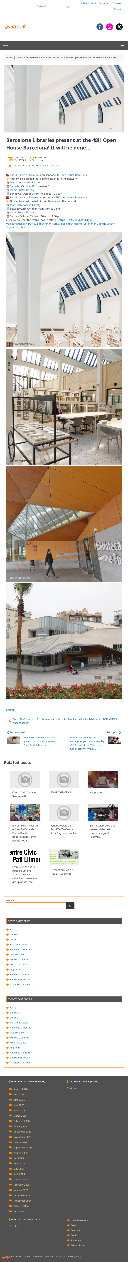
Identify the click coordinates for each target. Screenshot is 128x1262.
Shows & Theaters (20, 1052)
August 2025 (20, 1152)
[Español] (9, 1257)
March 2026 (20, 1115)
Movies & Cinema (19, 959)
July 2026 (18, 1094)
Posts (74, 1225)
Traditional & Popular (47, 165)
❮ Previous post (16, 732)
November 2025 (22, 1136)
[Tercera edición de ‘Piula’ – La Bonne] (64, 857)
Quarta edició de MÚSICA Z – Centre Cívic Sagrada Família (63, 829)
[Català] (3, 1257)
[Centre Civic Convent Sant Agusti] (25, 779)
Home (8, 57)
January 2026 (20, 1126)
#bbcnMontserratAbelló (53, 223)
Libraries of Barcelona (28, 175)
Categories (104, 3)
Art (11, 929)
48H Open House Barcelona (70, 175)
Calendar (76, 1230)
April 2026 (19, 1110)
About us (76, 1240)
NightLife (15, 1047)
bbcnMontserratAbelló (75, 719)
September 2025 (22, 1147)
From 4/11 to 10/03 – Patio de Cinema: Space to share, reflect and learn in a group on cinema (24, 874)
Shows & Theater (19, 974)
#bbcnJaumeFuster (79, 223)
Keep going (96, 792)
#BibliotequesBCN (16, 223)
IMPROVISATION (61, 792)
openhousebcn (21, 722)
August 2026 (20, 1089)
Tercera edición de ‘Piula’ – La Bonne (62, 872)
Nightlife (15, 969)
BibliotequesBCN (98, 719)
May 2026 (18, 1105)
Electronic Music (19, 944)
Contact (75, 1235)
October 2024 (21, 1206)
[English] (6, 1257)
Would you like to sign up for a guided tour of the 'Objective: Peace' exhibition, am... (40, 741)
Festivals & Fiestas (20, 949)
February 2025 (21, 1184)
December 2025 (22, 1131)
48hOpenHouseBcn (30, 719)
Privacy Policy (78, 1245)
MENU (6, 45)
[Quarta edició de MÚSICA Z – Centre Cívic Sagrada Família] (64, 812)
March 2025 (20, 1179)
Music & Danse (18, 964)
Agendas (118, 9)
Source (10, 710)
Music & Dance (18, 1042)
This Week (118, 3)
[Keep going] (103, 779)
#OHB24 (33, 223)
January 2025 (20, 1190)
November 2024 (22, 1200)
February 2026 (21, 1121)
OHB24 (113, 719)
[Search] (70, 905)
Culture (21, 57)
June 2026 (19, 1099)
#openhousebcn (16, 227)
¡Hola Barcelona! (88, 3)
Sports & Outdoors (20, 979)
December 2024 (22, 1195)
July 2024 (18, 1211)
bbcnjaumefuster (52, 719)
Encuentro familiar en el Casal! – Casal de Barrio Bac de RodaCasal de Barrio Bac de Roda (25, 833)
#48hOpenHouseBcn (103, 223)
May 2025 (18, 1168)
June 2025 (19, 1163)
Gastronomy (17, 954)
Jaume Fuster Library (22, 190)
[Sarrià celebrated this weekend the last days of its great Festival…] (103, 812)
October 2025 (21, 1142)
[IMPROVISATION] (64, 779)
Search (10, 900)
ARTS (13, 1007)
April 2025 (19, 1174)
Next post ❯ (114, 732)
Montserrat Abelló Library (25, 182)
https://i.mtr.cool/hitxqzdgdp (76, 220)
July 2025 (18, 1158)
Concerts (15, 934)
